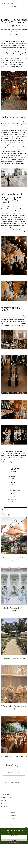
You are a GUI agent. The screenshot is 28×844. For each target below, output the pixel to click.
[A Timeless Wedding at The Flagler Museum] (14, 586)
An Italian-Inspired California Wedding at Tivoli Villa (14, 559)
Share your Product (14, 782)
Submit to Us (14, 773)
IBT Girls (15, 31)
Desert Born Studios (16, 29)
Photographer (11, 117)
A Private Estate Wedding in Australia (14, 658)
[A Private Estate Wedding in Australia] (14, 636)
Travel (25, 825)
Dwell (14, 818)
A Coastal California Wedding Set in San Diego (14, 707)
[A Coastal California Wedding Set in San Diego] (14, 684)
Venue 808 (11, 484)
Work (14, 821)
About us (3, 800)
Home (2, 809)
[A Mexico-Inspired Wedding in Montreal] (14, 734)
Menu (15, 6)
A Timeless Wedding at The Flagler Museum (14, 609)
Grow (25, 827)
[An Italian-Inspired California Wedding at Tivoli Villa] (14, 535)
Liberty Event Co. (7, 54)
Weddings (14, 815)
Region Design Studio (14, 496)
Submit (3, 803)
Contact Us (4, 806)
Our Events (14, 813)
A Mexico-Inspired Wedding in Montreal (14, 756)
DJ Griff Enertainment (14, 490)
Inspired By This (7, 4)
